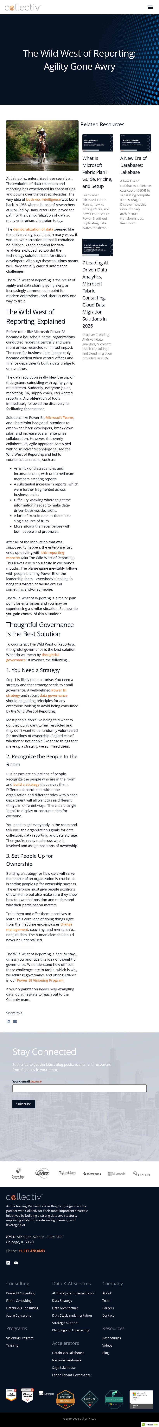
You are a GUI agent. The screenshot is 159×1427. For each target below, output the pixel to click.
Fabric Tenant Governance (71, 1375)
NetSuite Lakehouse (66, 1360)
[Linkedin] (8, 1263)
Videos (107, 1345)
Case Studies (111, 1338)
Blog (105, 1353)
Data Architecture (65, 1308)
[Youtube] (16, 1263)
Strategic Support (65, 1323)
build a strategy (26, 784)
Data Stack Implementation (72, 1315)
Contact (108, 1315)
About (106, 1293)
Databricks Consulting (22, 1308)
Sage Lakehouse (64, 1367)
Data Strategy (62, 1300)
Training (12, 1345)
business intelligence (43, 199)
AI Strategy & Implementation (73, 1293)
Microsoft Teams (60, 417)
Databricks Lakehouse (68, 1353)
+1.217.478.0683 (32, 1250)
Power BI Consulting (20, 1293)
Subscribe (23, 1104)
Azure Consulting (18, 1315)
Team (106, 1300)
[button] (150, 7)
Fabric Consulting (19, 1300)
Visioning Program (19, 1338)
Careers (108, 1308)
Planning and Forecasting (70, 1330)
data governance (53, 695)
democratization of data (33, 229)
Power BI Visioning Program (40, 980)
